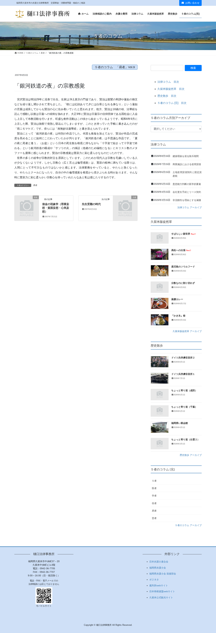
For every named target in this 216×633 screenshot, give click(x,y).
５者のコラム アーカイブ (188, 525)
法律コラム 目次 (168, 81)
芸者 (154, 518)
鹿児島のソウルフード (183, 266)
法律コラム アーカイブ (189, 207)
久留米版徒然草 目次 (170, 88)
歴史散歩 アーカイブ (191, 455)
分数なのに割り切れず (183, 283)
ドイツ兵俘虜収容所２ (183, 357)
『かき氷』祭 (178, 315)
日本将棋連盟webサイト (162, 591)
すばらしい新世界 (183, 234)
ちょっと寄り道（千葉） (184, 407)
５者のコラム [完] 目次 (171, 102)
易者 (35, 185)
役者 (154, 503)
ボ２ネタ (154, 579)
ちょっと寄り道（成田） (184, 390)
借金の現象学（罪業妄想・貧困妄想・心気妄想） (55, 208)
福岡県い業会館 (179, 423)
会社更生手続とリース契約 (187, 192)
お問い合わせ (192, 3)
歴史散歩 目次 (166, 95)
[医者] (27, 202)
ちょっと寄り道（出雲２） (185, 439)
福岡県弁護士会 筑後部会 (162, 573)
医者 (154, 488)
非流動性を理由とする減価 (187, 200)
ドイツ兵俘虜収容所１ (183, 374)
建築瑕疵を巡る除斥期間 (186, 156)
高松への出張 (181, 250)
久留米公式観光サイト (161, 597)
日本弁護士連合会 (158, 561)
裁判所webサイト (158, 585)
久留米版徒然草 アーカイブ (187, 331)
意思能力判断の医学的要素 (187, 184)
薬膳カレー (177, 299)
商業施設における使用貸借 (187, 164)
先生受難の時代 (91, 204)
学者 (154, 495)
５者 (154, 480)
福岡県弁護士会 (157, 567)
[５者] (125, 202)
